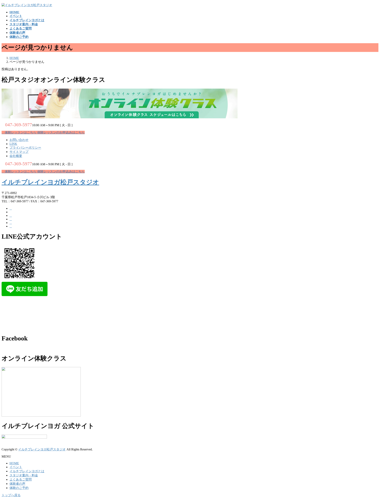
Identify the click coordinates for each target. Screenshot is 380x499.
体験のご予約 (19, 487)
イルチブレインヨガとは (27, 471)
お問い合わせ (19, 139)
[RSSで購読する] (11, 222)
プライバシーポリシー (25, 147)
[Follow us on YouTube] (11, 219)
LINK (13, 143)
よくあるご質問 (21, 479)
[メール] (11, 215)
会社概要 (16, 156)
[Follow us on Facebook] (11, 208)
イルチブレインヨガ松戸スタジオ (50, 182)
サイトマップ (19, 151)
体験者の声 (17, 483)
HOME (14, 463)
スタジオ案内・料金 (24, 475)
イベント (16, 467)
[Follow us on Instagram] (11, 226)
